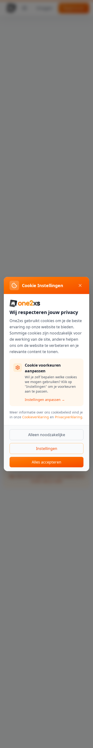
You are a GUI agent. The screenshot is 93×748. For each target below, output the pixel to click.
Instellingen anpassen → (45, 399)
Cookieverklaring (35, 417)
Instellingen (46, 448)
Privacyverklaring (68, 417)
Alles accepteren (46, 462)
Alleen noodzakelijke (46, 434)
